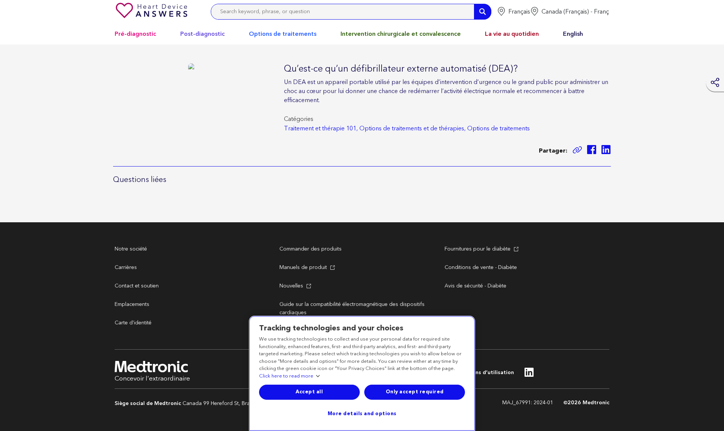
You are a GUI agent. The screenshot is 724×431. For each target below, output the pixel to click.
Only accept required (415, 392)
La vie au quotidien (512, 34)
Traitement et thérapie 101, (321, 128)
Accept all (309, 392)
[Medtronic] (152, 11)
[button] (513, 11)
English (573, 34)
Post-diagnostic (202, 34)
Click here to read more (286, 376)
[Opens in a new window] (591, 150)
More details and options (362, 414)
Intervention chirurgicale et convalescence (401, 34)
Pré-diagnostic (135, 34)
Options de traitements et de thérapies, (412, 128)
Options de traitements (282, 34)
